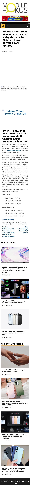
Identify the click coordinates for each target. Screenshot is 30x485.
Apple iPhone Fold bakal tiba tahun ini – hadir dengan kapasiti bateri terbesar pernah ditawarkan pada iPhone (14, 269)
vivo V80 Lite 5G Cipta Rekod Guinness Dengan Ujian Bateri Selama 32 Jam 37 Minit (14, 403)
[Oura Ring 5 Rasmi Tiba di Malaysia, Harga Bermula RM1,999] (15, 357)
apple (7, 222)
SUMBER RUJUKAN (8, 219)
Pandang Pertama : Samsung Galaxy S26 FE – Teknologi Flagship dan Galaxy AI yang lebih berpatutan (14, 469)
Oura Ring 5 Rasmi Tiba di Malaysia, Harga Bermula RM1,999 (13, 370)
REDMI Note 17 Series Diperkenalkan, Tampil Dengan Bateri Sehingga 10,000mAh (14, 436)
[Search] (28, 26)
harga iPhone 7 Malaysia (14, 222)
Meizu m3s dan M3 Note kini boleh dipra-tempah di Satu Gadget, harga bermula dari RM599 (8, 231)
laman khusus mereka (14, 150)
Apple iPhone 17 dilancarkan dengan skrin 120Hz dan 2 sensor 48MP (14, 301)
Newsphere (22, 481)
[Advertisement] (15, 70)
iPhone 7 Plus (24, 224)
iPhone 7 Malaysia (15, 224)
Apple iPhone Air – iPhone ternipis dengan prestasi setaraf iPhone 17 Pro (13, 333)
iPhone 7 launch (6, 224)
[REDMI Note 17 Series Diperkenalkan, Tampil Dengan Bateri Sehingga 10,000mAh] (15, 422)
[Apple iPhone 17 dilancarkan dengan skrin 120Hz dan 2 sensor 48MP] (15, 289)
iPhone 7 (24, 222)
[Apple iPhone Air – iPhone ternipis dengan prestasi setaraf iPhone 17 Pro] (15, 319)
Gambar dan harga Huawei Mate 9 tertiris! (22, 230)
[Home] (3, 26)
